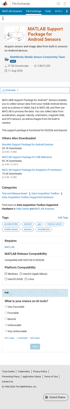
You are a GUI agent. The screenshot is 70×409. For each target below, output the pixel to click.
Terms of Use (51, 376)
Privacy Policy (40, 371)
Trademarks (24, 371)
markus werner (54, 224)
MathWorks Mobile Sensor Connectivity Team (37, 57)
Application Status (32, 376)
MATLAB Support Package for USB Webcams (27, 157)
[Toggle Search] (58, 4)
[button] (5, 66)
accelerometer (11, 224)
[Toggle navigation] (3, 18)
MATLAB (9, 247)
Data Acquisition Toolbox (46, 193)
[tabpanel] (35, 227)
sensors (28, 229)
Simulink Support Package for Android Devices (27, 144)
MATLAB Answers (12, 11)
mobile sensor (11, 229)
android (28, 224)
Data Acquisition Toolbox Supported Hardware (27, 197)
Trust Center (8, 371)
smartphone (44, 229)
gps (39, 224)
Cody (48, 11)
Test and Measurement (15, 193)
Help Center (22, 208)
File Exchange (21, 3)
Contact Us (7, 381)
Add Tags (63, 217)
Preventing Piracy (11, 376)
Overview (10, 90)
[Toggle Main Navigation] (65, 4)
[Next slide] (63, 11)
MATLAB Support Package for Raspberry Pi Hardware (32, 169)
